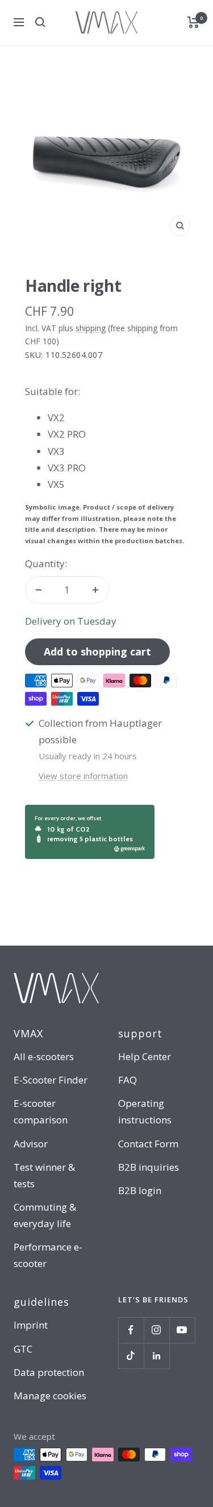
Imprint (31, 1324)
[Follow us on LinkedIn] (156, 1355)
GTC (23, 1348)
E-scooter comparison (41, 1111)
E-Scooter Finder (50, 1079)
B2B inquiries (148, 1167)
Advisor (31, 1143)
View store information (83, 775)
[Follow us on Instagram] (156, 1330)
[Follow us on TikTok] (131, 1355)
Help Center (144, 1056)
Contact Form (148, 1143)
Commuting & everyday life (45, 1215)
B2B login (139, 1190)
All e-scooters (44, 1056)
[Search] (40, 22)
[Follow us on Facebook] (131, 1330)
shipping (91, 328)
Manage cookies (50, 1395)
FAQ (127, 1079)
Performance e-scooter (48, 1255)
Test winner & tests (44, 1175)
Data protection (49, 1372)
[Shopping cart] (193, 22)
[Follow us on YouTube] (182, 1330)
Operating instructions (145, 1111)
